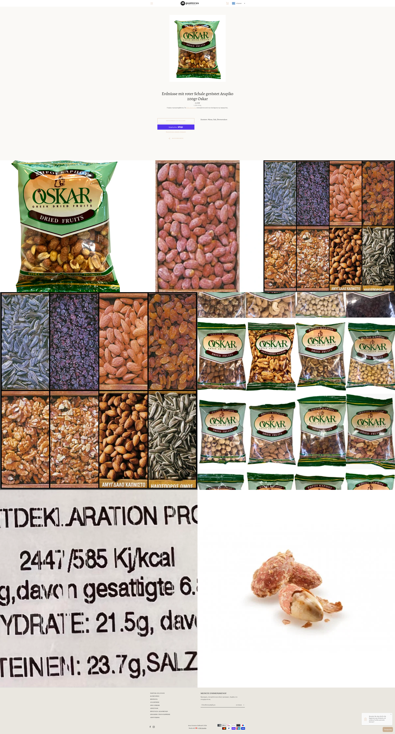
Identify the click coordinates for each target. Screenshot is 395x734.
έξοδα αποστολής (191, 108)
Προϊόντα (154, 699)
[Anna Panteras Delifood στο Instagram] (154, 727)
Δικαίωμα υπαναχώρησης (160, 714)
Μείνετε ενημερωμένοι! (213, 693)
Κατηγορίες (154, 696)
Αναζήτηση (154, 702)
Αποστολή (154, 708)
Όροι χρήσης (155, 705)
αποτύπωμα (155, 717)
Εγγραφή (239, 705)
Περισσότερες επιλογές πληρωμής (176, 132)
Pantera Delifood (157, 693)
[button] (238, 3)
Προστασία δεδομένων (159, 711)
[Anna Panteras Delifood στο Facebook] (150, 727)
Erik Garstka (202, 728)
